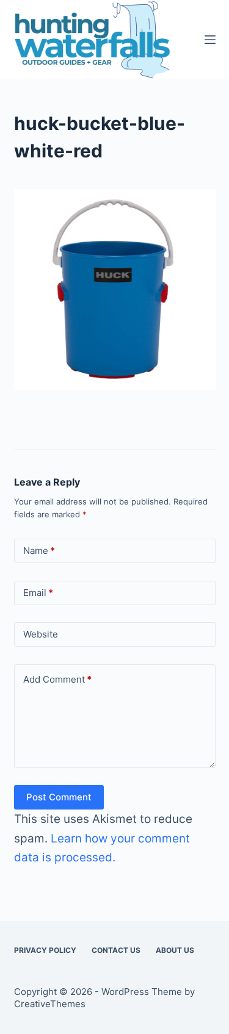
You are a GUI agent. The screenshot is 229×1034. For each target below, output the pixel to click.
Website (40, 634)
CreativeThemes (49, 1004)
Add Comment (57, 679)
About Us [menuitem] (175, 950)
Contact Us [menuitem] (116, 950)
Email (38, 592)
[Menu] (210, 39)
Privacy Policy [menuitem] (45, 950)
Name (39, 550)
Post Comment (59, 797)
